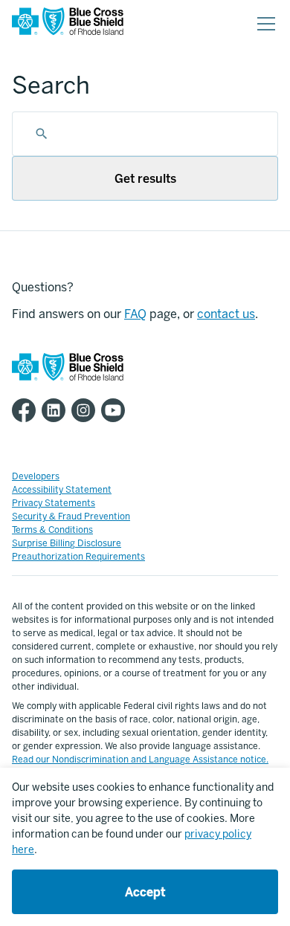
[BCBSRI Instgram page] (86, 410)
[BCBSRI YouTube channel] (116, 410)
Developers (35, 476)
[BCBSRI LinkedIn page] (56, 410)
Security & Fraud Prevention (71, 516)
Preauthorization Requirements (78, 556)
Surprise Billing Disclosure (66, 543)
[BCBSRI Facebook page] (27, 410)
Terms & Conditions (52, 530)
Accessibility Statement (62, 490)
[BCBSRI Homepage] (67, 24)
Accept (145, 892)
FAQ (135, 314)
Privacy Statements (53, 503)
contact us (226, 314)
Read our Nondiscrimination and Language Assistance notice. (140, 759)
